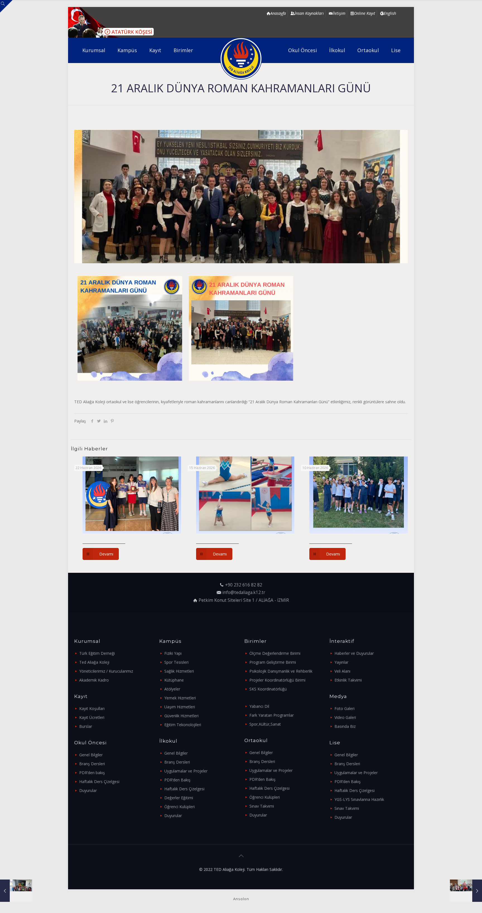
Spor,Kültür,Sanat (265, 724)
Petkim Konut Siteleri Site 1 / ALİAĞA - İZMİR (244, 600)
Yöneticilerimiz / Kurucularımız (106, 671)
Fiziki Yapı (173, 653)
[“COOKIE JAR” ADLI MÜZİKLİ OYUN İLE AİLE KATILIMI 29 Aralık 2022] (466, 891)
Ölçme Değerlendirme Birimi (274, 653)
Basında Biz (345, 726)
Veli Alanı (342, 671)
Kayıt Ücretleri (91, 717)
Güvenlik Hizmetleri (181, 715)
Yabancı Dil (259, 706)
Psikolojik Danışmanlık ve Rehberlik (280, 671)
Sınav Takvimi (261, 806)
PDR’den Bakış (177, 779)
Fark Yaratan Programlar (271, 715)
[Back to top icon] (241, 856)
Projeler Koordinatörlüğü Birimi (277, 680)
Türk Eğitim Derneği (97, 653)
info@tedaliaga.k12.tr (243, 592)
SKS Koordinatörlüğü (268, 689)
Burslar (85, 726)
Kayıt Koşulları (92, 708)
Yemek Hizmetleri (180, 698)
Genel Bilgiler (91, 754)
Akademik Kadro (94, 680)
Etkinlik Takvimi (348, 680)
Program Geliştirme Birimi (272, 662)
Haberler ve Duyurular (354, 653)
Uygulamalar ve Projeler (186, 771)
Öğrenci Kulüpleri (179, 806)
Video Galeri (345, 717)
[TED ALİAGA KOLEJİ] (241, 58)
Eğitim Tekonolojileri (182, 724)
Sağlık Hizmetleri (179, 671)
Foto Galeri (344, 708)
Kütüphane (174, 680)
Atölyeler (172, 689)
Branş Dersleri (92, 763)
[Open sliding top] (6, 6)
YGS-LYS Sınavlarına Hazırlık (359, 799)
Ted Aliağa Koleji (94, 662)
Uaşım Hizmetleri (179, 706)
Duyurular (88, 790)
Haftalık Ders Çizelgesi (99, 781)
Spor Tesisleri (176, 662)
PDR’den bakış (92, 772)
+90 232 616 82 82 (243, 585)
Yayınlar (341, 662)
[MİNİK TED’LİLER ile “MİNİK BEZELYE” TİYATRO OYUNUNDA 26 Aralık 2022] (16, 891)
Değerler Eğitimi (178, 797)
